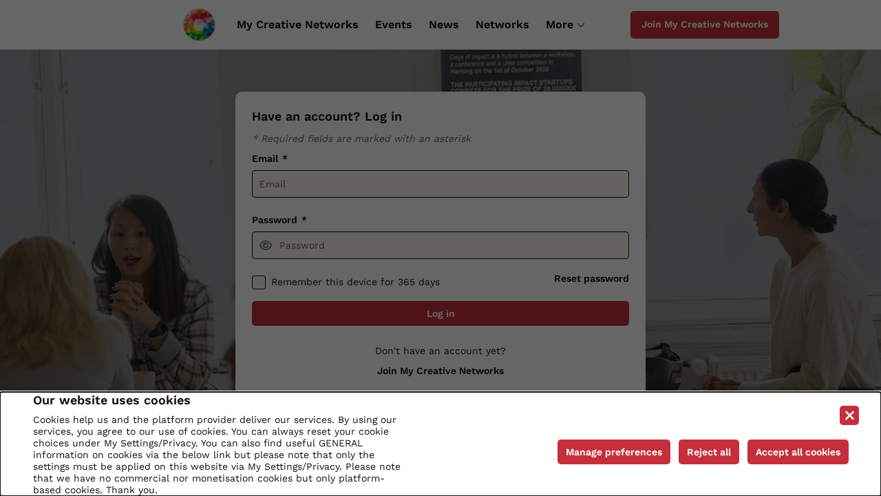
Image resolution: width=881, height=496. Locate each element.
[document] (440, 444)
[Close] (849, 415)
